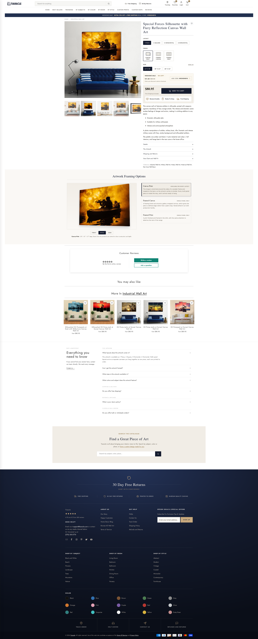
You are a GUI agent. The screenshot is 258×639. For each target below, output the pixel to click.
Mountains (68, 577)
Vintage (156, 566)
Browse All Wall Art (107, 526)
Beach (67, 562)
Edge (110, 232)
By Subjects (80, 10)
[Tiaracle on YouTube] (91, 539)
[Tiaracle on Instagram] (76, 539)
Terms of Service (106, 529)
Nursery (111, 581)
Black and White (70, 558)
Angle (102, 232)
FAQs (131, 514)
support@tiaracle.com (80, 526)
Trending (69, 10)
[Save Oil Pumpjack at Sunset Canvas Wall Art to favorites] (192, 303)
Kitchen (111, 570)
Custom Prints (123, 10)
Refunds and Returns (136, 529)
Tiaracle (72, 635)
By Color (91, 10)
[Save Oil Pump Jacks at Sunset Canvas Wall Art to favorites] (138, 303)
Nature (67, 581)
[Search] (108, 3)
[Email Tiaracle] (66, 539)
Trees (67, 573)
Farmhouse (157, 581)
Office (111, 577)
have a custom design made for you (132, 446)
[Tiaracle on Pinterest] (81, 539)
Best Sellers (57, 10)
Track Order (133, 522)
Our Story (104, 514)
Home (47, 10)
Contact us (71, 368)
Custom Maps (137, 10)
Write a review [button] (146, 260)
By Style (111, 10)
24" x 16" (148, 69)
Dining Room (113, 573)
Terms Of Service (122, 635)
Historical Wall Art (186, 165)
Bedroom (112, 562)
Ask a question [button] (146, 265)
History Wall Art (175, 165)
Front (94, 232)
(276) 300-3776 (70, 534)
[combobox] (70, 3)
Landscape (68, 570)
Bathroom (112, 566)
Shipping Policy (134, 526)
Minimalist (156, 573)
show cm (191, 64)
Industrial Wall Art (78, 19)
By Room (101, 10)
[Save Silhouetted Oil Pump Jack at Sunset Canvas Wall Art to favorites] (112, 303)
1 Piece (147, 43)
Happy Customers (107, 518)
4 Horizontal (183, 43)
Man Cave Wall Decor (149, 167)
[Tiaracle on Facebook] (71, 539)
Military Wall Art (166, 165)
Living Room (113, 558)
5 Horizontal (169, 43)
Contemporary (158, 577)
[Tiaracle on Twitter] (86, 539)
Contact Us (132, 518)
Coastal (156, 570)
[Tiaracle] (14, 3)
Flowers (67, 566)
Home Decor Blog (107, 522)
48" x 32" (167, 69)
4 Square (156, 43)
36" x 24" (157, 69)
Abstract (156, 558)
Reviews (148, 10)
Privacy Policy (134, 635)
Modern (156, 562)
